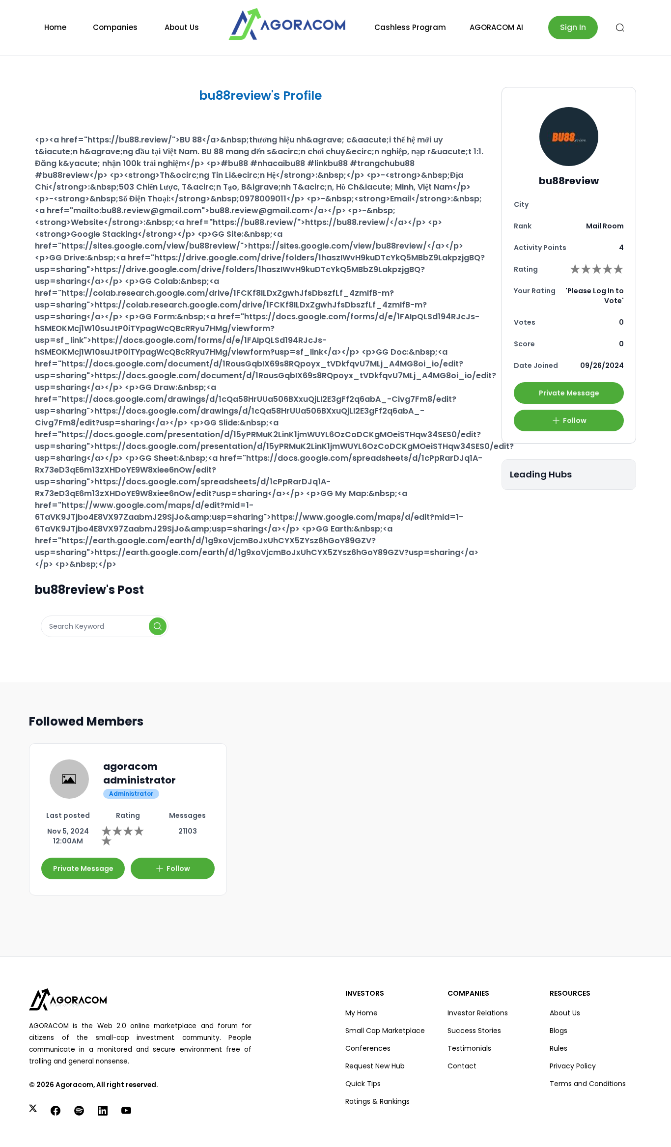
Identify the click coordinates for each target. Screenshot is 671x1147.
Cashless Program (410, 27)
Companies (115, 27)
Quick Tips (363, 1084)
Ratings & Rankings (377, 1101)
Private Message (569, 393)
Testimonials (469, 1048)
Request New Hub (375, 1066)
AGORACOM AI (496, 27)
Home (55, 27)
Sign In (573, 27)
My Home (361, 1013)
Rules (558, 1048)
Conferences (368, 1048)
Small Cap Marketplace (385, 1030)
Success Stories (474, 1030)
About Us (182, 27)
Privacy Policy (573, 1066)
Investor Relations (477, 1013)
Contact (461, 1066)
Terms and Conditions (588, 1084)
